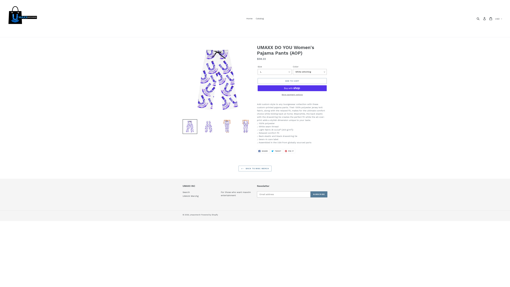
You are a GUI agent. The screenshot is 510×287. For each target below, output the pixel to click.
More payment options (292, 95)
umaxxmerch (195, 215)
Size (260, 66)
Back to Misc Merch (257, 168)
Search (186, 192)
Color (296, 66)
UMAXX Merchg (191, 196)
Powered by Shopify (209, 215)
